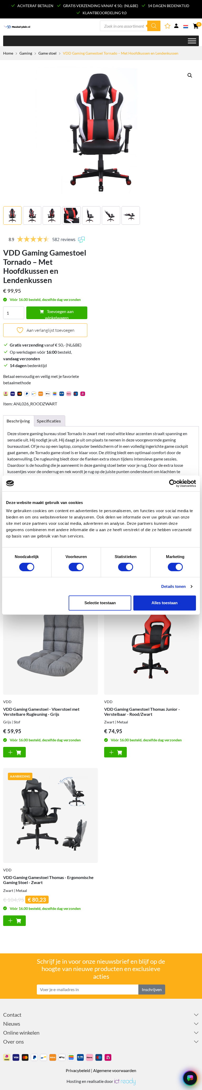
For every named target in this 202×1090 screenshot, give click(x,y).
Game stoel (47, 53)
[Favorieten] (168, 27)
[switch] (76, 567)
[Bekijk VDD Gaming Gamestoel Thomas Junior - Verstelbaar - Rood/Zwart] (151, 647)
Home (8, 53)
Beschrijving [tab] (18, 420)
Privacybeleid (78, 1070)
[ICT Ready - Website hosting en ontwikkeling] (124, 1081)
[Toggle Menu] (192, 40)
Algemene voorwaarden (114, 1070)
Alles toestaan (165, 603)
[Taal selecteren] (186, 26)
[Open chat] (190, 1078)
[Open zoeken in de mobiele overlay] (130, 26)
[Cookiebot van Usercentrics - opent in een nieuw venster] (173, 483)
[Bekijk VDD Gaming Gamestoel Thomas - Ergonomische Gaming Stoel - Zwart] (50, 815)
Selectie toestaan (100, 603)
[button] (190, 75)
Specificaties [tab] (49, 420)
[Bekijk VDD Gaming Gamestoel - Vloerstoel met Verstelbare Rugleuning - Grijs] (50, 647)
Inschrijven (152, 989)
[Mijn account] (176, 27)
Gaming (25, 53)
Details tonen (173, 586)
